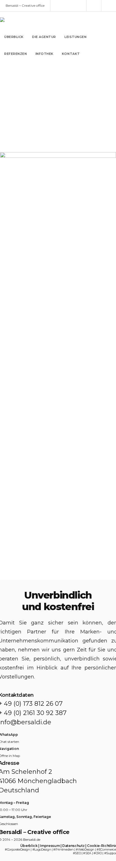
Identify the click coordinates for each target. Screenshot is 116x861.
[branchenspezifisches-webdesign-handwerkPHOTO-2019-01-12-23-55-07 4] (58, 570)
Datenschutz (73, 846)
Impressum (50, 846)
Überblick (29, 846)
